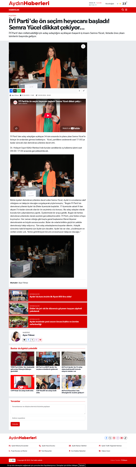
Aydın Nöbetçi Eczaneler (19, 446)
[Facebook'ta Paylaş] (11, 91)
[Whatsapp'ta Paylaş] (19, 91)
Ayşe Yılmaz (15, 95)
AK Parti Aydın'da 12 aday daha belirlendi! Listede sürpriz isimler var (72, 369)
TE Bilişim (124, 460)
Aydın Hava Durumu (48, 446)
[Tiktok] (125, 438)
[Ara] (123, 10)
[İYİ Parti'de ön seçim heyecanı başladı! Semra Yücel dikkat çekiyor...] (48, 65)
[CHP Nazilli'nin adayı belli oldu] (48, 382)
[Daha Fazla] (23, 91)
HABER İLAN (14, 10)
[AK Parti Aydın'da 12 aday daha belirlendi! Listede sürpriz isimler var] (73, 359)
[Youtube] (40, 340)
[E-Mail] (24, 340)
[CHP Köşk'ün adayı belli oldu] (22, 382)
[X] (110, 438)
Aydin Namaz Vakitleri (79, 446)
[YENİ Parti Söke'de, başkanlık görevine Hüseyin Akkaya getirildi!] (22, 359)
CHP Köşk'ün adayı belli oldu (22, 390)
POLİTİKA (12, 16)
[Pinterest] (114, 438)
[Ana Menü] (125, 10)
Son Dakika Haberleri (78, 451)
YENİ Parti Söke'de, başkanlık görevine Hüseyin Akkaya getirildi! (22, 369)
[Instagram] (36, 340)
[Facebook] (28, 340)
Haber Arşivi (106, 451)
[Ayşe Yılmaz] (16, 336)
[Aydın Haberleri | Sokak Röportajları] (29, 3)
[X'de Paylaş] (15, 91)
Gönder (15, 424)
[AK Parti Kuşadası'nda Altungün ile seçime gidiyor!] (73, 382)
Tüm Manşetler (46, 451)
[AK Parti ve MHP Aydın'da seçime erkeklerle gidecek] (48, 359)
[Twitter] (32, 340)
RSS (13, 460)
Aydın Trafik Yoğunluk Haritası (111, 446)
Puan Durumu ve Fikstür (19, 451)
